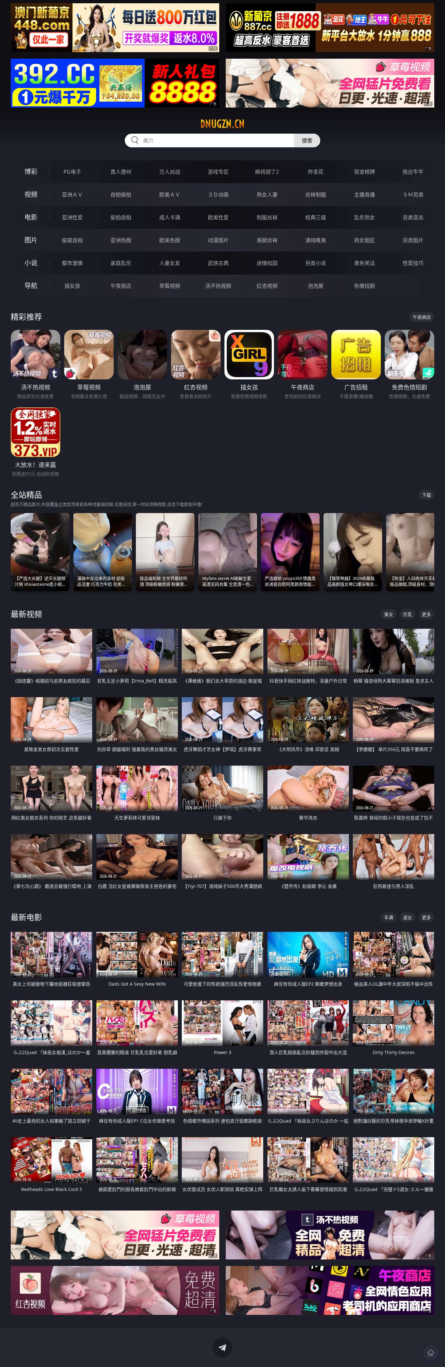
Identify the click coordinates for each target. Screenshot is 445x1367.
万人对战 (169, 171)
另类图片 (413, 240)
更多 (426, 614)
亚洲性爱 (72, 217)
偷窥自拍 (72, 240)
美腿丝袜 (267, 240)
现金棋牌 (364, 171)
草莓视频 (169, 285)
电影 (30, 217)
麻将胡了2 (267, 171)
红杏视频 (267, 285)
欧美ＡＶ (169, 194)
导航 (30, 285)
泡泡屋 (315, 285)
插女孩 (72, 285)
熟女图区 (364, 240)
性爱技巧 (413, 263)
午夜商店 (120, 285)
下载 (426, 495)
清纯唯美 (315, 240)
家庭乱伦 (120, 263)
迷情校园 (267, 263)
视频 (30, 194)
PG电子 (72, 171)
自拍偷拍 (120, 194)
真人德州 (120, 171)
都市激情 (72, 263)
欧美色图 (169, 240)
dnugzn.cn (222, 123)
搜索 (307, 140)
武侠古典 (218, 263)
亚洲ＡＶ (72, 194)
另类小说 (315, 263)
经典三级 (315, 217)
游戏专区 (218, 171)
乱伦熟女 (364, 217)
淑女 (407, 917)
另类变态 (413, 217)
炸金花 (315, 171)
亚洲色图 (120, 240)
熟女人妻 (267, 194)
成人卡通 (169, 217)
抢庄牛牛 (413, 171)
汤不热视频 (218, 285)
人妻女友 (169, 263)
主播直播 (364, 194)
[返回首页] (430, 1352)
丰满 (388, 917)
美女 (388, 614)
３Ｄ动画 (218, 194)
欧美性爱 (218, 217)
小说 (30, 262)
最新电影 (26, 917)
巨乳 (407, 614)
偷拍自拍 (120, 217)
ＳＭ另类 (413, 194)
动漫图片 (218, 240)
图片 (30, 240)
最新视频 (26, 614)
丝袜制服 (315, 194)
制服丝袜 (267, 217)
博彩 (30, 171)
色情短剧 (364, 285)
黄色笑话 (364, 263)
